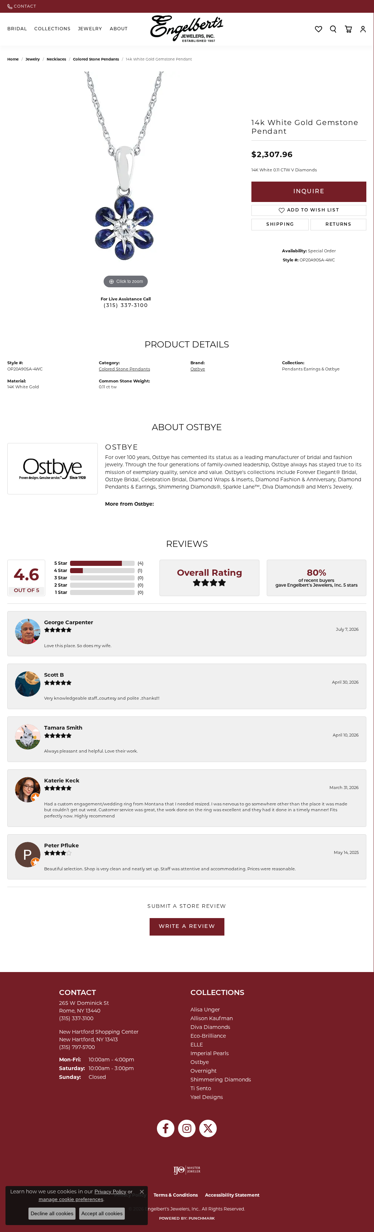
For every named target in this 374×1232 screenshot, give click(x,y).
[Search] (333, 29)
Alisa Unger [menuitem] (205, 1009)
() (140, 563)
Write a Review (187, 926)
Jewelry (90, 29)
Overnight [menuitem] (203, 1071)
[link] (21, 6)
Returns (338, 224)
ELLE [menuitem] (196, 1044)
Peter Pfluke (61, 845)
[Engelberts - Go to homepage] (186, 28)
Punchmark (202, 1219)
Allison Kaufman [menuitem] (211, 1018)
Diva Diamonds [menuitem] (210, 1027)
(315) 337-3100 (126, 305)
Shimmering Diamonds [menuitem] (220, 1079)
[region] (125, 180)
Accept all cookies (102, 1213)
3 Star (60, 577)
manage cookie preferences (71, 1199)
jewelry (33, 59)
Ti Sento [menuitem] (200, 1088)
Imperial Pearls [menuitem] (209, 1053)
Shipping (280, 224)
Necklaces (56, 59)
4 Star (60, 570)
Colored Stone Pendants (96, 59)
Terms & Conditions (176, 1195)
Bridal (17, 29)
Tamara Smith (63, 727)
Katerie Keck (62, 780)
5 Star (60, 563)
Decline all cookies (52, 1213)
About (119, 29)
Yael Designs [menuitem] (206, 1097)
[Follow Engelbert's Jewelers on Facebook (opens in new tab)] (165, 1128)
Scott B (54, 675)
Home (13, 59)
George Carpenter (68, 622)
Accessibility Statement (232, 1195)
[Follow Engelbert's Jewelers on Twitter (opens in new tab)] (208, 1128)
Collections (52, 29)
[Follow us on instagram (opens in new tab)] (187, 1128)
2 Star (60, 585)
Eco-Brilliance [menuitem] (208, 1036)
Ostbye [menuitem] (199, 1062)
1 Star (61, 592)
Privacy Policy (110, 1191)
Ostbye (197, 369)
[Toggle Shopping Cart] (348, 29)
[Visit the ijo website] (187, 1170)
